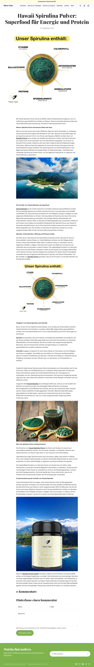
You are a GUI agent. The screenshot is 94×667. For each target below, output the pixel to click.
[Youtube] (83, 664)
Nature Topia (11, 664)
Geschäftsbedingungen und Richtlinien (38, 664)
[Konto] (84, 6)
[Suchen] (80, 6)
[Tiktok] (86, 664)
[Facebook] (76, 664)
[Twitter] (89, 664)
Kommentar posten (24, 633)
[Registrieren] (88, 654)
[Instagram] (79, 664)
